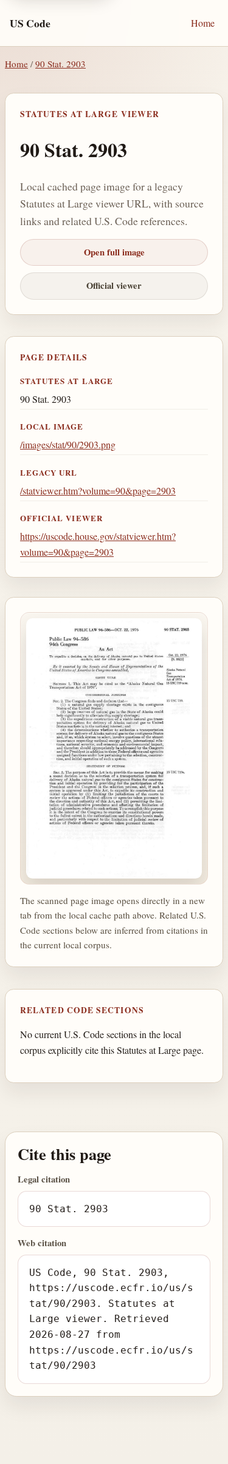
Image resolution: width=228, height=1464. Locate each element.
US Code (30, 23)
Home (203, 22)
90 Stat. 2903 (60, 64)
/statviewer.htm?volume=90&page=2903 (98, 490)
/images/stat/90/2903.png (68, 444)
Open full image (114, 252)
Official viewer (114, 285)
